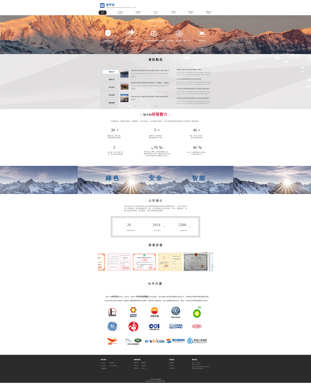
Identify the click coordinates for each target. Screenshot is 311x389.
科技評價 (136, 365)
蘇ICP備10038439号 (151, 381)
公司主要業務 (113, 365)
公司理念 (103, 365)
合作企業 (171, 365)
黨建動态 (143, 362)
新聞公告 (136, 362)
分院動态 (143, 365)
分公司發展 (172, 368)
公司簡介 (103, 363)
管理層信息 (104, 368)
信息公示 (133, 76)
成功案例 (171, 362)
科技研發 (136, 368)
